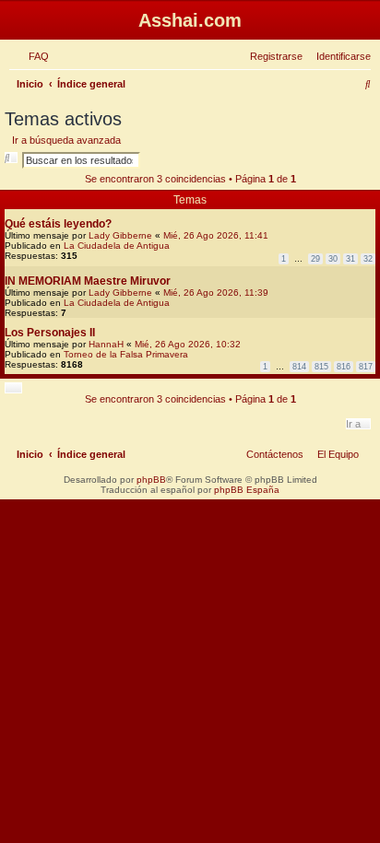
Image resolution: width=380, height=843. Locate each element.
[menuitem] (35, 56)
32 (368, 258)
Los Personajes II (50, 332)
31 (350, 258)
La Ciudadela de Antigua (117, 245)
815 (321, 366)
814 (299, 366)
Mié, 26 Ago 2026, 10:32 (188, 344)
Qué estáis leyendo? (58, 223)
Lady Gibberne (120, 235)
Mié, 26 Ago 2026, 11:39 (215, 292)
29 (315, 258)
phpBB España (246, 490)
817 (366, 366)
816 (343, 366)
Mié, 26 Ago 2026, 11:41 (215, 235)
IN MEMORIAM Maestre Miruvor (88, 281)
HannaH (106, 344)
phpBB (151, 479)
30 (333, 258)
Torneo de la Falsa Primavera (126, 354)
